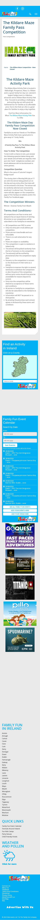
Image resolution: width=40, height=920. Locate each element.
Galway (4, 762)
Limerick (5, 778)
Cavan (4, 741)
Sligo (4, 799)
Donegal (5, 752)
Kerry (4, 765)
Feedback (5, 890)
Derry (4, 749)
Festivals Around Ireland (11, 829)
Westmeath (6, 810)
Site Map (5, 899)
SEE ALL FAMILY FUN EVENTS (20, 507)
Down (4, 754)
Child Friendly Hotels (9, 837)
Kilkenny (5, 770)
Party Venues (7, 834)
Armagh (5, 736)
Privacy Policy (7, 895)
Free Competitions (9, 37)
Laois (4, 773)
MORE (15, 455)
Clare (4, 744)
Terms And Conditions (10, 891)
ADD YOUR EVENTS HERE (20, 510)
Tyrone (4, 805)
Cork (3, 746)
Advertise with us (8, 897)
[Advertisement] (20, 694)
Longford (5, 781)
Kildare (4, 768)
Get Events (10, 445)
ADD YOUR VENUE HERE (20, 514)
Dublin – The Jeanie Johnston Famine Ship (20, 460)
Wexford (5, 813)
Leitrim (4, 776)
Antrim (4, 733)
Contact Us (6, 886)
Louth (4, 783)
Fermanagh (6, 760)
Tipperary (5, 802)
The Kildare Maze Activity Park (20, 115)
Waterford (6, 807)
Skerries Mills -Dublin (13, 483)
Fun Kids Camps (8, 831)
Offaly (4, 794)
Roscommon (6, 797)
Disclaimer (6, 893)
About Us (5, 888)
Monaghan (6, 791)
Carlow (4, 738)
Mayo (4, 786)
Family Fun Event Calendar (11, 826)
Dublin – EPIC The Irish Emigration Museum (17, 454)
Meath (4, 789)
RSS (3, 901)
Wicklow (5, 815)
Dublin (4, 757)
